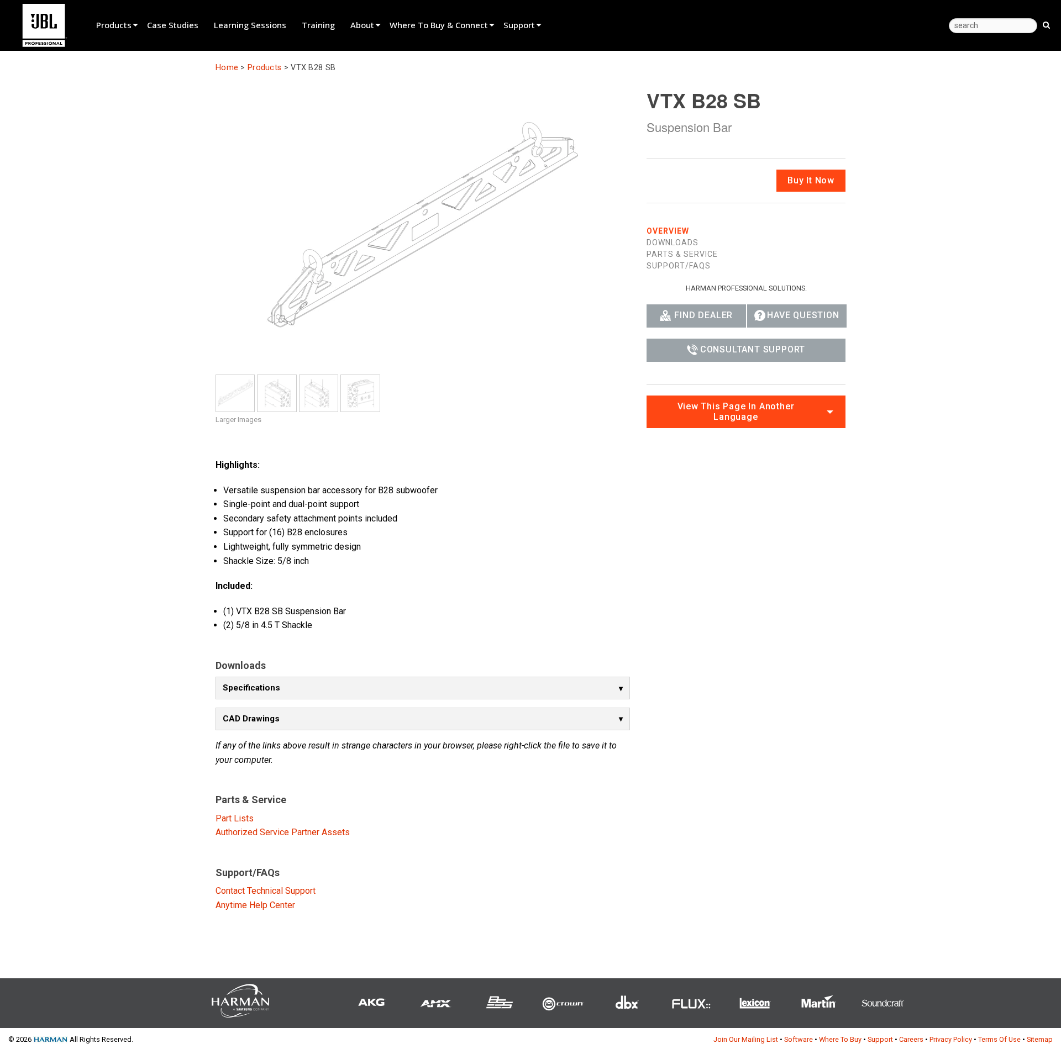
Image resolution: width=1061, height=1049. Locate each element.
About (362, 24)
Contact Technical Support (266, 890)
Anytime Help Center (255, 905)
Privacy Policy (950, 1039)
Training (318, 24)
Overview (668, 230)
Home (227, 67)
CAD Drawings (251, 719)
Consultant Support (752, 349)
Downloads (672, 242)
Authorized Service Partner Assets (283, 832)
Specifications (251, 688)
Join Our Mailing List (745, 1039)
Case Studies (172, 24)
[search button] (1046, 24)
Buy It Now (810, 180)
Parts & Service (682, 253)
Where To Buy (840, 1039)
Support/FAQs (679, 265)
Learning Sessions (250, 24)
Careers (911, 1039)
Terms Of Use (999, 1039)
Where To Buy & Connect (439, 24)
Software (798, 1039)
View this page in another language (736, 410)
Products (114, 24)
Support (519, 24)
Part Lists (235, 818)
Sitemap (1040, 1039)
